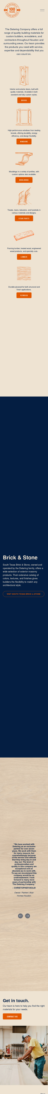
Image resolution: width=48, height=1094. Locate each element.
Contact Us (12, 1016)
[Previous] (20, 916)
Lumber (24, 256)
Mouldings (24, 180)
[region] (24, 874)
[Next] (28, 916)
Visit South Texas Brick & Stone (23, 594)
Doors (24, 100)
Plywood (24, 295)
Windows (24, 141)
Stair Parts (24, 218)
